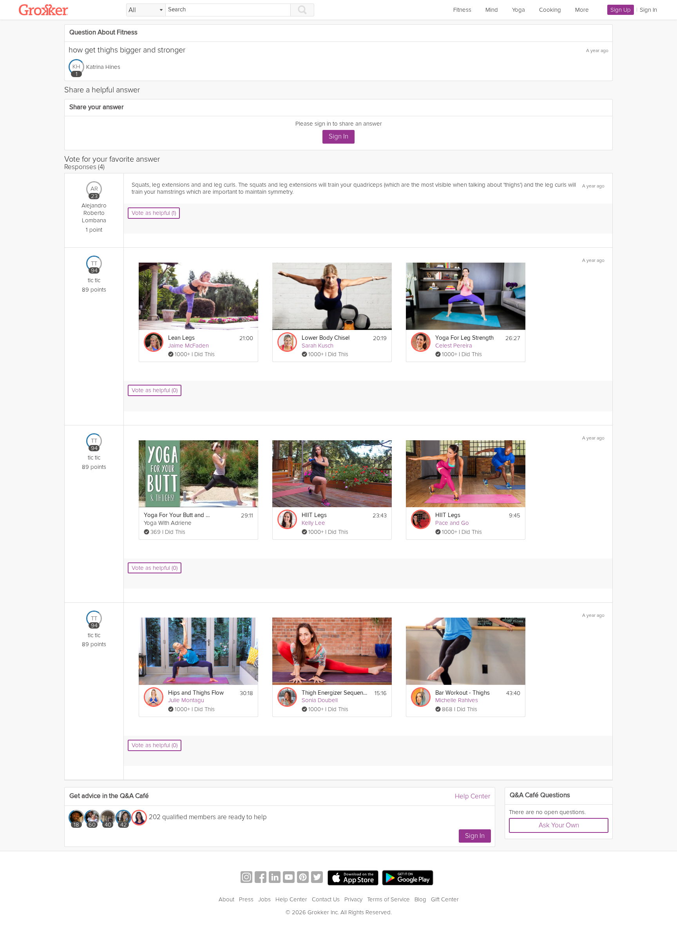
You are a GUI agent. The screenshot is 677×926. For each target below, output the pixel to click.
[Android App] (407, 878)
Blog (420, 899)
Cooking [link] (550, 9)
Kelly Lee (313, 522)
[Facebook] (260, 878)
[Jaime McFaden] (153, 342)
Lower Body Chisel (325, 338)
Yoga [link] (518, 9)
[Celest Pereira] (421, 342)
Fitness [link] (462, 9)
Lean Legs (181, 338)
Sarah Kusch (317, 345)
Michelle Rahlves (456, 700)
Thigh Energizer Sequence (335, 693)
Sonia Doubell (320, 700)
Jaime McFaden (188, 345)
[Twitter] (317, 878)
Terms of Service (388, 899)
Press (246, 899)
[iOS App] (353, 878)
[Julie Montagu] (153, 697)
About (226, 899)
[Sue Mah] (139, 817)
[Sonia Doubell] (287, 697)
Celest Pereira (453, 345)
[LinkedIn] (275, 878)
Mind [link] (491, 9)
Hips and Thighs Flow (196, 693)
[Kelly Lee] (287, 519)
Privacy (353, 899)
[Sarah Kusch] (287, 342)
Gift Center (445, 899)
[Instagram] (246, 878)
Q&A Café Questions (540, 795)
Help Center (472, 796)
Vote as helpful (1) (154, 212)
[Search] (302, 10)
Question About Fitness (103, 32)
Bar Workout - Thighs (462, 693)
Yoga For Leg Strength (464, 338)
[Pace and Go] (421, 519)
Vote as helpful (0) (154, 390)
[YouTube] (289, 878)
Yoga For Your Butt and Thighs (177, 515)
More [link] (582, 9)
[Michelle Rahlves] (421, 697)
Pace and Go (452, 522)
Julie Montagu (186, 700)
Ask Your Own (559, 825)
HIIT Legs (314, 515)
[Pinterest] (303, 878)
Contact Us (326, 899)
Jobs (264, 899)
